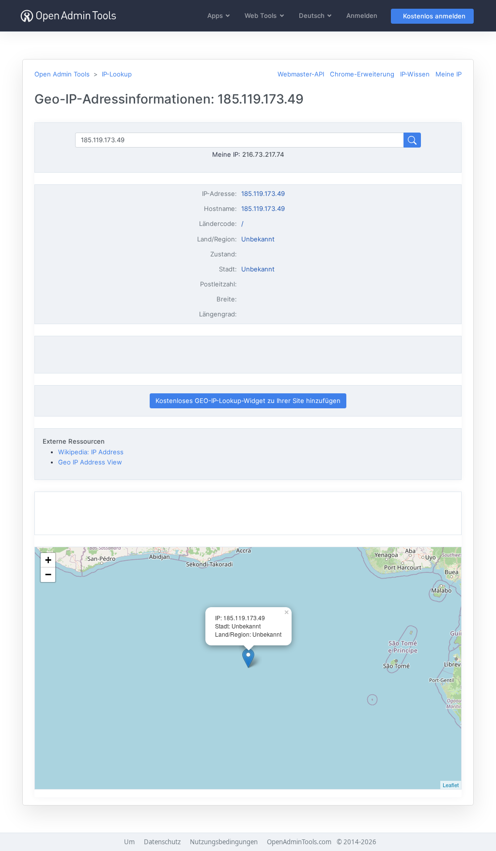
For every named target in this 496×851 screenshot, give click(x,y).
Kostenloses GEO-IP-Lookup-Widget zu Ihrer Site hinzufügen (248, 400)
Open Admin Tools (62, 74)
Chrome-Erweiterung (362, 74)
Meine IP (448, 74)
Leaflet (451, 785)
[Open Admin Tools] (68, 15)
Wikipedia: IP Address (91, 452)
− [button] (48, 574)
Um (129, 841)
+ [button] (48, 560)
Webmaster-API (301, 74)
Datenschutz (162, 841)
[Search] (412, 140)
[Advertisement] (248, 354)
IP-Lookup (117, 74)
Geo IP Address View (90, 462)
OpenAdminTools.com (299, 841)
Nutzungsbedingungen (224, 841)
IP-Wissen (415, 74)
